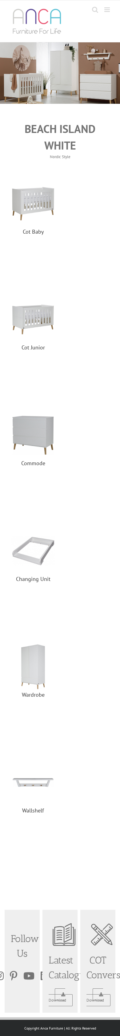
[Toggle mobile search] (95, 9)
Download (57, 1000)
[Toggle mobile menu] (107, 9)
